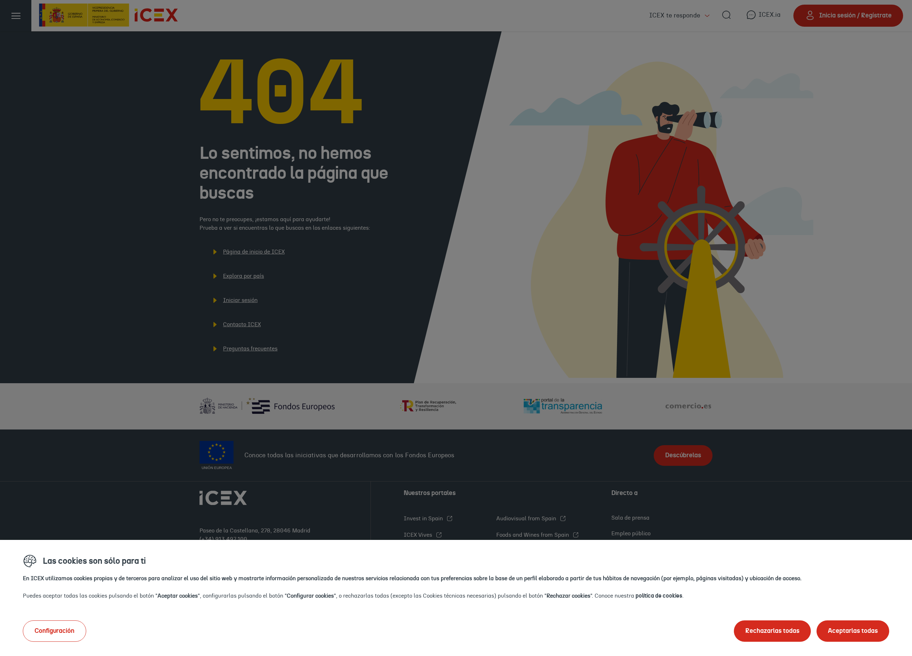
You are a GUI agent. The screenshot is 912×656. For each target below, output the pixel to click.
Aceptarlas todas (853, 631)
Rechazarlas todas (772, 631)
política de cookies (659, 596)
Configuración (54, 631)
